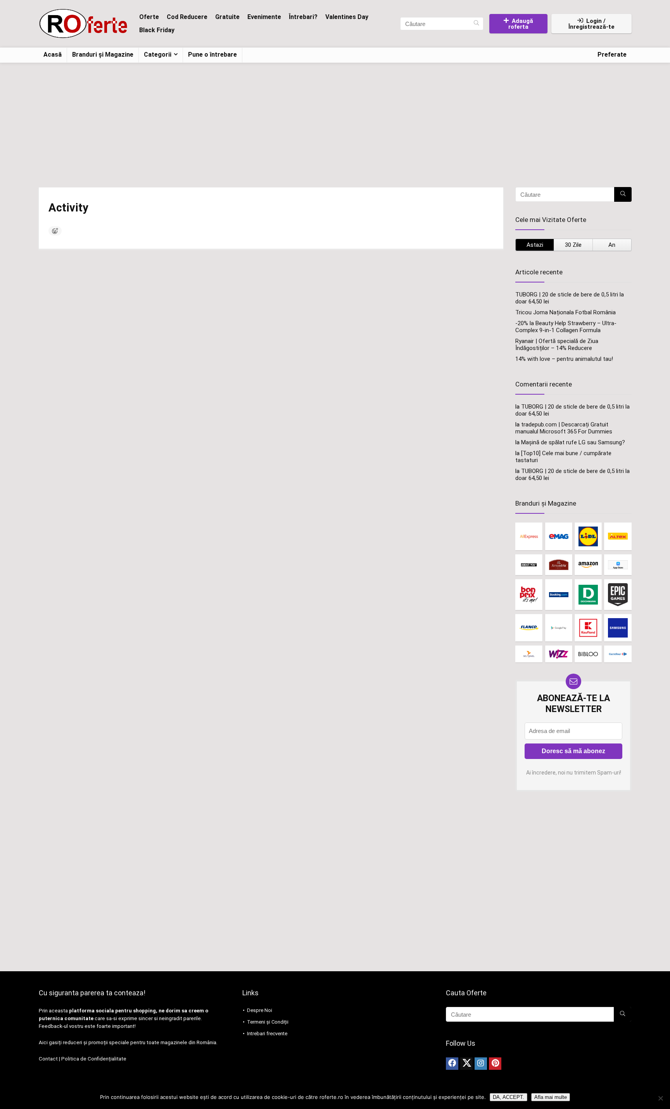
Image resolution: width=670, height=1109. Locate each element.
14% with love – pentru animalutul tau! (564, 358)
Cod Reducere (187, 17)
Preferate (612, 54)
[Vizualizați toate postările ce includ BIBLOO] (588, 653)
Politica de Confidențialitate (93, 1059)
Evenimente (264, 17)
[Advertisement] (335, 121)
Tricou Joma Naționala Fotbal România (565, 312)
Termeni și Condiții (267, 1022)
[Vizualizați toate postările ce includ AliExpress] (528, 536)
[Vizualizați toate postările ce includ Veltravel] (528, 653)
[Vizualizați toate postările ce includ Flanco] (528, 627)
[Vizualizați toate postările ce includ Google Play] (558, 627)
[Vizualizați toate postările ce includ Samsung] (617, 627)
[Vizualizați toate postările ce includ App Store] (617, 564)
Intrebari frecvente (267, 1033)
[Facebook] (452, 1063)
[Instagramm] (481, 1063)
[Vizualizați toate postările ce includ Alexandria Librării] (558, 564)
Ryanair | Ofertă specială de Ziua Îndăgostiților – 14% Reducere (556, 345)
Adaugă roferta (520, 23)
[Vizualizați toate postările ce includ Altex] (617, 536)
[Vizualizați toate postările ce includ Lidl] (588, 536)
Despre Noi (259, 1010)
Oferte (149, 17)
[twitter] (466, 1063)
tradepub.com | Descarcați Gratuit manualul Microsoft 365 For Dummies (563, 428)
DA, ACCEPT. (508, 1097)
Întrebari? (303, 17)
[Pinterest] (495, 1063)
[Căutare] (476, 23)
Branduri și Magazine (102, 54)
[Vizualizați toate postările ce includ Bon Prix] (528, 594)
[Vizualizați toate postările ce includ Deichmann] (588, 594)
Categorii (157, 54)
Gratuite (227, 17)
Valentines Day (346, 17)
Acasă (52, 54)
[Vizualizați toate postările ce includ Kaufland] (588, 627)
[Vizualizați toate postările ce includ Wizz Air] (558, 653)
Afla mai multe (550, 1097)
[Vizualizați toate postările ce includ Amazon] (588, 564)
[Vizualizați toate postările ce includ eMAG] (558, 536)
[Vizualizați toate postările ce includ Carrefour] (617, 653)
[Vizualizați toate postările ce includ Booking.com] (558, 594)
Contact (48, 1059)
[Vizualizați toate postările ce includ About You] (528, 564)
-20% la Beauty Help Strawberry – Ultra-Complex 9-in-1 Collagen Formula (565, 327)
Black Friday (156, 30)
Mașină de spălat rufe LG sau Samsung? (573, 442)
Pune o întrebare (212, 54)
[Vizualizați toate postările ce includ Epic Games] (617, 594)
